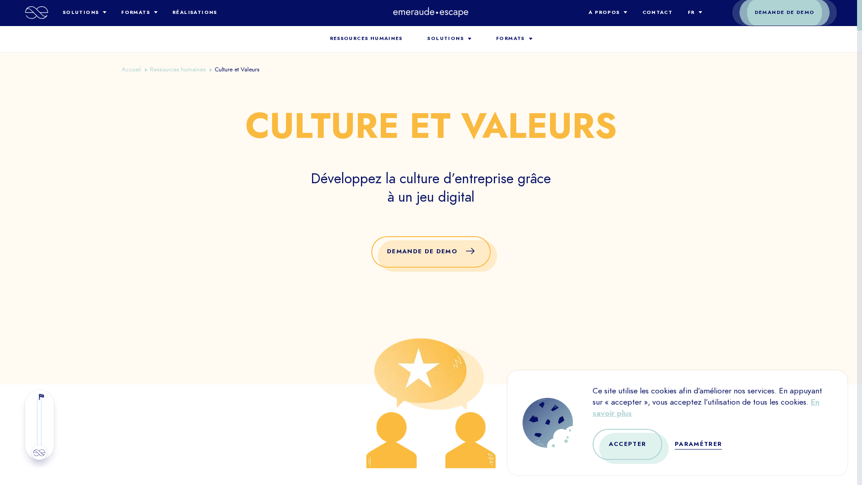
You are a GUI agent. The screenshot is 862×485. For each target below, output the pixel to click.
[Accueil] (36, 12)
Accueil (131, 69)
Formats (135, 12)
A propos (604, 12)
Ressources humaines (366, 38)
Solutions (81, 12)
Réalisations (194, 12)
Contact (657, 12)
